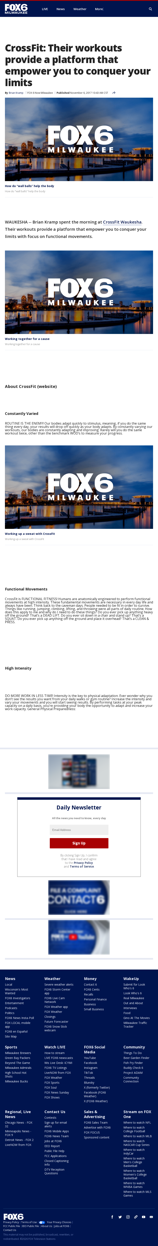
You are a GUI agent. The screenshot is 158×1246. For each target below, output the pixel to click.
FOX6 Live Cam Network (54, 1000)
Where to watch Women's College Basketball (135, 1174)
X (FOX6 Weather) (96, 1101)
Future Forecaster (56, 1022)
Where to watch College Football (134, 1129)
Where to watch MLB (137, 1136)
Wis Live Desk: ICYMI (58, 1063)
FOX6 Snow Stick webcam (55, 1028)
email (151, 1217)
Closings (50, 1017)
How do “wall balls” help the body (29, 186)
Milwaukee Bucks (16, 1081)
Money (90, 978)
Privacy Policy (83, 863)
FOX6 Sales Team (96, 1122)
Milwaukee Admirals (18, 1068)
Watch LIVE (54, 1047)
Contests (50, 1118)
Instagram (91, 1068)
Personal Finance (95, 999)
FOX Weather (53, 1012)
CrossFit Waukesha (122, 222)
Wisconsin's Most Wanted (16, 991)
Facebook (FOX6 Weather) (95, 1094)
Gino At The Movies (136, 1018)
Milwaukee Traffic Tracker (135, 1024)
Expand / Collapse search (150, 9)
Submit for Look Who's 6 (134, 986)
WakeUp (131, 978)
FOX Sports (51, 1082)
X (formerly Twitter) (97, 1087)
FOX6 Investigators (17, 998)
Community (134, 1047)
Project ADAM (133, 1073)
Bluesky (89, 1082)
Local (8, 984)
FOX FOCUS (92, 1132)
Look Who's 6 (132, 993)
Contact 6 (90, 984)
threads (135, 1217)
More (99, 9)
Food (126, 1013)
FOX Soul (50, 1087)
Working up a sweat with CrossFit (30, 534)
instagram (128, 1217)
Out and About (133, 1003)
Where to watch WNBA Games (134, 1185)
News (10, 978)
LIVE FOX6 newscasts (58, 1058)
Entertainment (14, 1003)
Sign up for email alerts (55, 1124)
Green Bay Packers (17, 1058)
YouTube (90, 1058)
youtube (143, 1217)
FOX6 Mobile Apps (56, 1131)
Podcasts (11, 1008)
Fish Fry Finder (133, 1063)
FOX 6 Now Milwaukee (40, 93)
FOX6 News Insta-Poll (19, 1018)
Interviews (130, 1008)
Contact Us (54, 1111)
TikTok (88, 1073)
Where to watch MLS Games (137, 1193)
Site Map (11, 1036)
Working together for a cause (27, 339)
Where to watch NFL (137, 1122)
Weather (52, 978)
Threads (89, 1078)
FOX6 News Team (56, 1136)
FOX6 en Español (16, 1031)
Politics (9, 1013)
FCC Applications (55, 1156)
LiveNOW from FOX (57, 1073)
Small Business (94, 1009)
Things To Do (132, 1053)
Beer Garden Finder (136, 1058)
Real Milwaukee (133, 998)
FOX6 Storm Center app (57, 991)
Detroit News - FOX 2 (19, 1140)
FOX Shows (52, 1097)
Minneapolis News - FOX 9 (18, 1133)
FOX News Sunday (56, 1092)
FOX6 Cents (92, 989)
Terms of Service (82, 866)
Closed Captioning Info (56, 1162)
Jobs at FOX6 (53, 1141)
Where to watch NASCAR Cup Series (136, 1143)
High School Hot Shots (16, 1074)
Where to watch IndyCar (134, 1151)
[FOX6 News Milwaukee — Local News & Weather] (18, 9)
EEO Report (52, 1146)
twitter (120, 1217)
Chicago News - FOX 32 (18, 1124)
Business (90, 1004)
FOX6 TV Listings (55, 1068)
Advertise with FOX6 (97, 1127)
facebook (112, 1217)
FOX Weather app (56, 1007)
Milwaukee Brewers (18, 1053)
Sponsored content (96, 1137)
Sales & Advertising (94, 1114)
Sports (11, 1047)
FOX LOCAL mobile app (17, 1024)
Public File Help (54, 1151)
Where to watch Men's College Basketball (134, 1162)
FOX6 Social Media (94, 1049)
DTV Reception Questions (54, 1171)
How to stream (54, 1053)
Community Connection (131, 1079)
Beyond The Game (17, 1063)
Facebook (90, 1063)
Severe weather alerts (58, 984)
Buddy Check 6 (133, 1068)
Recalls (88, 994)
